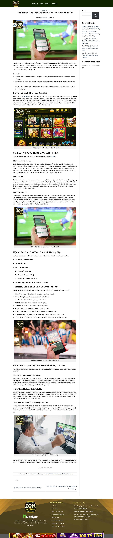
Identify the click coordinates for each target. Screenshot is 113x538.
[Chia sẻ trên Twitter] (42, 468)
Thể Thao (69, 473)
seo (53, 17)
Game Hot (55, 3)
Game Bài (48, 3)
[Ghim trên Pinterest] (48, 468)
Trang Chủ (35, 3)
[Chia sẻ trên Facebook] (39, 468)
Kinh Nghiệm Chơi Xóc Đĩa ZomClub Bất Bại (28, 488)
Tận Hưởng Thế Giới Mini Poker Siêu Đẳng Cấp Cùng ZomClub (90, 55)
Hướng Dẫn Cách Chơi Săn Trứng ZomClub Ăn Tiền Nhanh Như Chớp (91, 41)
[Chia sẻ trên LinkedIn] (51, 468)
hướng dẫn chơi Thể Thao (61, 473)
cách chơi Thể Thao (49, 473)
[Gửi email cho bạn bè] (45, 468)
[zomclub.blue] (21, 3)
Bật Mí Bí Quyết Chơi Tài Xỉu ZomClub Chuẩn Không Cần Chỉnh (90, 48)
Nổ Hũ (41, 3)
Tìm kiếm (84, 11)
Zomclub (17, 521)
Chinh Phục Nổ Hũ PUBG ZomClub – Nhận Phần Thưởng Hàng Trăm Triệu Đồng (91, 34)
